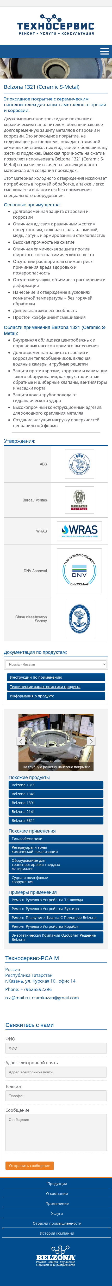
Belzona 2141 (23, 811)
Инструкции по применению (36, 677)
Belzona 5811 (23, 820)
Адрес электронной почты (32, 1062)
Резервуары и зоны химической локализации (35, 849)
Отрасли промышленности (57, 1223)
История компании (57, 1233)
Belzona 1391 (23, 802)
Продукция (57, 1183)
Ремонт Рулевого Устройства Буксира (45, 908)
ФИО (10, 1039)
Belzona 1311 (23, 784)
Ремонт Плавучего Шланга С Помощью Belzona (54, 917)
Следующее (91, 742)
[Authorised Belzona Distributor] (56, 25)
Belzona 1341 (23, 793)
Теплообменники (27, 838)
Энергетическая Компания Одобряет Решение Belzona (54, 937)
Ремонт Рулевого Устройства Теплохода (47, 899)
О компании (57, 1193)
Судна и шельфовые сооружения (30, 879)
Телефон (13, 1086)
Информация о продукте (32, 695)
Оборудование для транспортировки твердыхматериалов (36, 864)
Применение (57, 1203)
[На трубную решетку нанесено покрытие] (56, 744)
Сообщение (17, 1110)
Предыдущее (20, 742)
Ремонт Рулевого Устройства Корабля (45, 926)
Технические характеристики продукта (45, 686)
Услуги (57, 1213)
